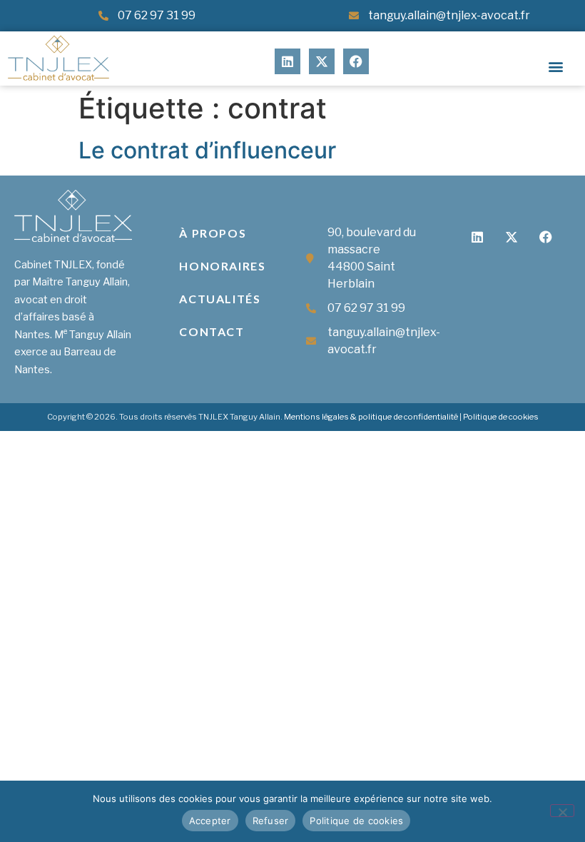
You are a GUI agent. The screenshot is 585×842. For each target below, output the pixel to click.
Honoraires (222, 266)
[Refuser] (562, 810)
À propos (212, 233)
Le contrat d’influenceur (207, 150)
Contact (211, 331)
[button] (556, 66)
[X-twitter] (322, 61)
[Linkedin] (287, 61)
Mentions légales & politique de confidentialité (371, 417)
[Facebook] (356, 61)
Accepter (210, 820)
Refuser (271, 820)
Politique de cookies (501, 417)
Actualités (219, 298)
